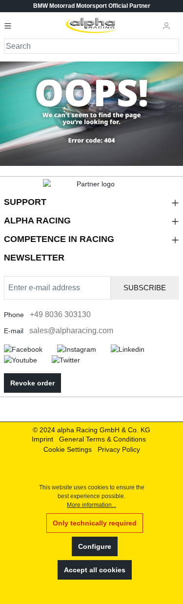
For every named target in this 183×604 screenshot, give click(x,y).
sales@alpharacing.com (71, 330)
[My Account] (166, 25)
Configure (94, 546)
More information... (91, 505)
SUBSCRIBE (144, 287)
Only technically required (95, 523)
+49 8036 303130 (60, 314)
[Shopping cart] (177, 21)
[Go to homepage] (91, 25)
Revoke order (32, 383)
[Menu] (11, 25)
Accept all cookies (94, 570)
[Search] (172, 46)
